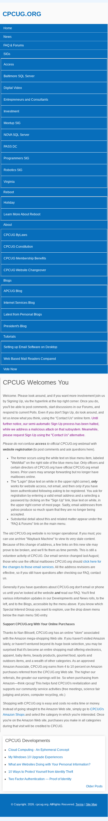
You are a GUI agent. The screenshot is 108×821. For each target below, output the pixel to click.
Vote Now (10, 369)
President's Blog (15, 326)
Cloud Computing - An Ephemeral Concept (38, 750)
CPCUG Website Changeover (25, 270)
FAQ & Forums (13, 45)
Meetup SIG (12, 123)
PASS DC (10, 146)
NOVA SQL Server (16, 135)
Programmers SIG (16, 158)
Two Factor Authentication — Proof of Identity (39, 779)
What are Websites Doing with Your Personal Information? (49, 764)
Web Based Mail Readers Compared (30, 359)
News (7, 37)
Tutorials (9, 336)
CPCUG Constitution (18, 246)
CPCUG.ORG (22, 13)
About (7, 225)
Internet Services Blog (19, 303)
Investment (11, 111)
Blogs (7, 280)
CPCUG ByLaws (15, 235)
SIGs (6, 54)
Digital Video (13, 88)
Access (9, 64)
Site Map (91, 804)
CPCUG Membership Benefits (25, 258)
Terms (80, 804)
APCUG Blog (13, 291)
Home (7, 28)
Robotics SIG (13, 170)
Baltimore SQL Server (19, 76)
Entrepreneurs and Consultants (26, 99)
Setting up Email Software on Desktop (30, 347)
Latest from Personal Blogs (23, 314)
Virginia (9, 182)
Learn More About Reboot (22, 214)
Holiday (9, 202)
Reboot (8, 192)
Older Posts (94, 786)
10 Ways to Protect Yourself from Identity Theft (40, 772)
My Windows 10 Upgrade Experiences (35, 757)
